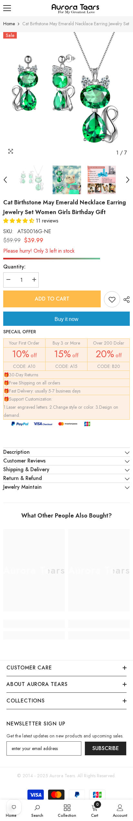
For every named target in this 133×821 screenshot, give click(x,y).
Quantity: (14, 266)
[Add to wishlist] (112, 299)
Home (9, 23)
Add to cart (52, 298)
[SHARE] (125, 299)
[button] (19, 220)
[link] (34, 624)
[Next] (128, 180)
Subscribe (105, 748)
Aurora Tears (62, 775)
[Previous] (5, 180)
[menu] (7, 8)
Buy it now (66, 319)
